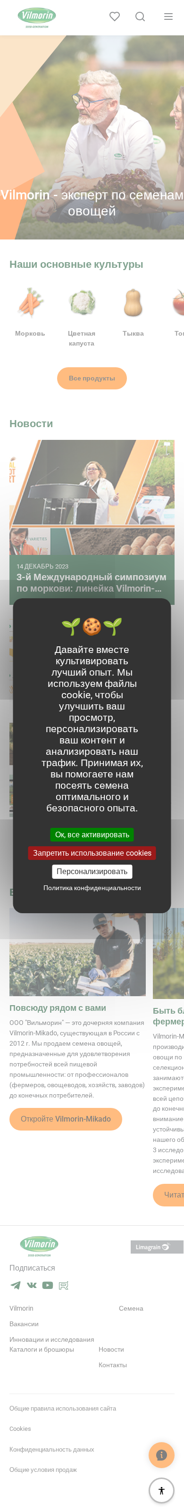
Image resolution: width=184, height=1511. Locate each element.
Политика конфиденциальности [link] (92, 888)
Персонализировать (92, 871)
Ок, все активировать (92, 834)
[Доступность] (162, 1490)
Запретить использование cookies (92, 853)
